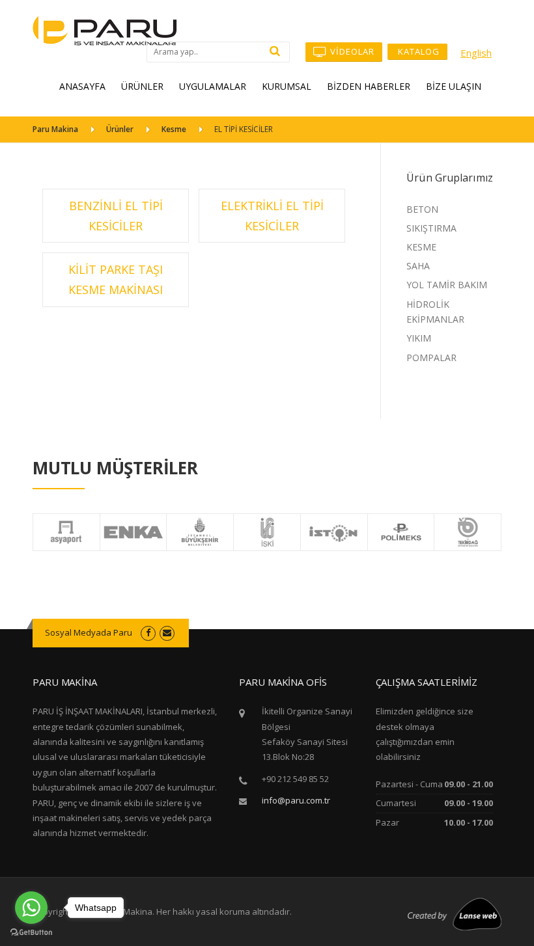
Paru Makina (55, 129)
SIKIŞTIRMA (431, 228)
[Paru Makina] (105, 29)
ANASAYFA (82, 86)
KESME (421, 247)
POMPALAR (431, 357)
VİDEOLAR (351, 51)
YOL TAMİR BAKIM (446, 284)
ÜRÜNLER (142, 86)
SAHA (418, 266)
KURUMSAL (286, 86)
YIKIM (418, 338)
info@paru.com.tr (296, 800)
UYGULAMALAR (212, 86)
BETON (422, 209)
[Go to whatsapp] (31, 907)
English (476, 52)
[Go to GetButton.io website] (31, 932)
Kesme (174, 129)
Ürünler (120, 129)
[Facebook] (148, 632)
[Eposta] (167, 632)
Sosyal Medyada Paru (88, 632)
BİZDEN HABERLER (368, 86)
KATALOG (417, 51)
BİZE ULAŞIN (453, 86)
